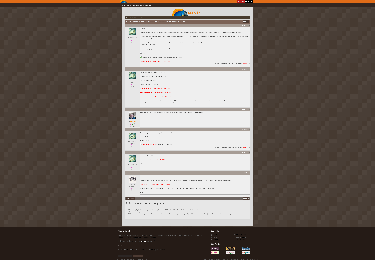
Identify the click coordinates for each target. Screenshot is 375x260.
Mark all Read (240, 240)
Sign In (241, 2)
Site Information (241, 235)
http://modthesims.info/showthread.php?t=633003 (155, 184)
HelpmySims (245, 63)
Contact (215, 237)
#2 (249, 69)
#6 (249, 173)
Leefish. (141, 259)
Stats (120, 245)
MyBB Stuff (147, 5)
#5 (249, 152)
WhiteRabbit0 (129, 250)
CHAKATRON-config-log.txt (149, 144)
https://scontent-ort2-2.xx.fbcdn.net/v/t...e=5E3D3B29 (155, 93)
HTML (145, 259)
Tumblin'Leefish (241, 237)
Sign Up (249, 2)
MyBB (124, 259)
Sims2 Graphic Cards (137, 18)
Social (129, 5)
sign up (143, 241)
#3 (249, 109)
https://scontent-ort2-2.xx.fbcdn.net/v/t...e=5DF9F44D (155, 97)
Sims (123, 5)
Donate (215, 240)
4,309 (133, 126)
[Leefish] (187, 12)
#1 (249, 25)
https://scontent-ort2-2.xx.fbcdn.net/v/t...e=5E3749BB (155, 61)
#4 (249, 129)
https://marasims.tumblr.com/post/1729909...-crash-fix (156, 160)
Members (215, 235)
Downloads (137, 5)
